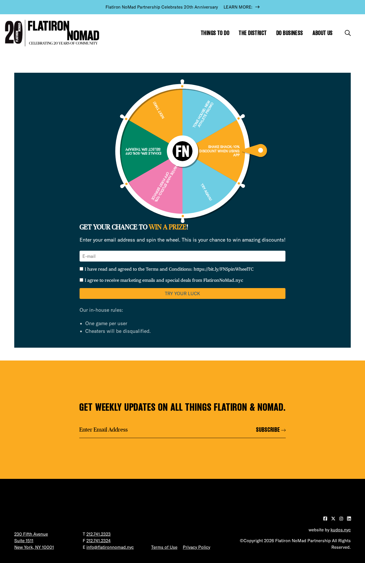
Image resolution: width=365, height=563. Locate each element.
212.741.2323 (98, 534)
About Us (323, 33)
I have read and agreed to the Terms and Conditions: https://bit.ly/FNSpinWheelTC (169, 269)
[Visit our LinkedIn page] (349, 518)
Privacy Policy (196, 547)
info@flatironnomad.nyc (110, 547)
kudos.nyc (340, 529)
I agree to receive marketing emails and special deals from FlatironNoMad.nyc (164, 280)
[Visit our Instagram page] (341, 518)
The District (253, 33)
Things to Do (215, 33)
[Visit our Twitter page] (333, 518)
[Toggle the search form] (348, 33)
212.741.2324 (98, 540)
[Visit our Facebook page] (325, 518)
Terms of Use (164, 547)
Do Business (289, 33)
